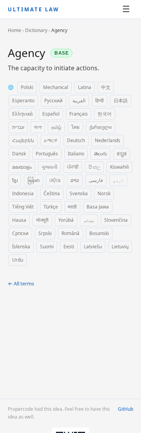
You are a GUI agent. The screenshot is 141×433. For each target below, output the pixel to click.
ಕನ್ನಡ (122, 153)
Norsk (104, 193)
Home (14, 30)
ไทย (75, 127)
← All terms (21, 283)
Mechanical (55, 87)
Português (47, 153)
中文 (105, 87)
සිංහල (94, 167)
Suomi (47, 246)
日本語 (121, 100)
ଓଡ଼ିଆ (55, 180)
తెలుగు (100, 153)
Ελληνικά (22, 113)
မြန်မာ (33, 180)
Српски (20, 233)
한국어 (105, 113)
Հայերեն (23, 140)
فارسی (96, 180)
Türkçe (50, 206)
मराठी (72, 206)
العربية (78, 100)
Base (61, 53)
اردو (118, 180)
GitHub (125, 409)
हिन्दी (99, 100)
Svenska (79, 193)
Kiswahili (119, 167)
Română (70, 233)
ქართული (100, 127)
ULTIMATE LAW (34, 9)
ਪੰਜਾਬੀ (73, 167)
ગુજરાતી (49, 167)
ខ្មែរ (15, 180)
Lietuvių (120, 246)
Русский (53, 100)
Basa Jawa (98, 206)
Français (78, 113)
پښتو (88, 220)
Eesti (68, 246)
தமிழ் (56, 127)
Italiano (76, 153)
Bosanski (99, 233)
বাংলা (38, 127)
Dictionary (36, 30)
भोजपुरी (42, 220)
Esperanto (23, 100)
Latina (84, 87)
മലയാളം (22, 167)
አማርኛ (50, 140)
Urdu (17, 260)
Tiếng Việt (23, 206)
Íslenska (21, 246)
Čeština (51, 193)
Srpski (45, 233)
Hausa (19, 220)
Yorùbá (66, 220)
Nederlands (107, 140)
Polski (27, 87)
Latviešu (93, 246)
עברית (18, 127)
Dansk (19, 153)
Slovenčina (116, 220)
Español (51, 113)
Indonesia (23, 193)
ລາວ (74, 180)
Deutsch (76, 140)
